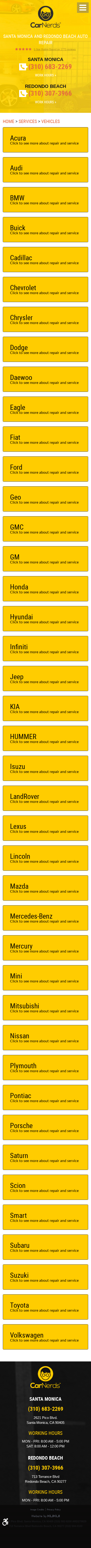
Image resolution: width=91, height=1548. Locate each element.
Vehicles (50, 121)
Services (28, 121)
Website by (45, 1516)
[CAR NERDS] (45, 17)
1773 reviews (55, 49)
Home (8, 121)
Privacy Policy (54, 1509)
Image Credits (37, 1509)
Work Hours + (45, 75)
